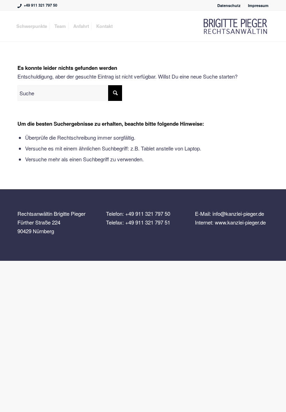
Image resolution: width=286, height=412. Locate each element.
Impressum (258, 5)
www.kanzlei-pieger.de (240, 222)
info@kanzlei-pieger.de (238, 213)
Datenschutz (229, 5)
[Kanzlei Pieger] (235, 26)
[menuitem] (229, 5)
